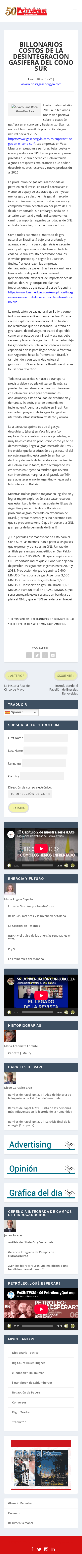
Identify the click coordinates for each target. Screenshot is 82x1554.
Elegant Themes (34, 1542)
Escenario (14, 1513)
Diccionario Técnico (25, 1353)
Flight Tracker (21, 1412)
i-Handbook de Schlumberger (32, 1383)
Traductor (19, 1422)
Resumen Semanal (20, 1523)
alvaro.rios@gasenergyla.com (41, 84)
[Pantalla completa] (73, 865)
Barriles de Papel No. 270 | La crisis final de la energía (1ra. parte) (39, 1123)
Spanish (16, 712)
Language (14, 763)
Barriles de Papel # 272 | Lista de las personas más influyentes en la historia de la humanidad (40, 1109)
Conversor (19, 1402)
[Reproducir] (9, 865)
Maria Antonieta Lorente (21, 1046)
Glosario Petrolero (20, 1503)
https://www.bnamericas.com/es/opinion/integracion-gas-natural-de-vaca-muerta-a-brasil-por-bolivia (40, 297)
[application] (41, 848)
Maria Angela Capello (18, 899)
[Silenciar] (66, 865)
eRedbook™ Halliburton (28, 1373)
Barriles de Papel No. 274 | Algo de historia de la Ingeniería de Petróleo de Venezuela (39, 1096)
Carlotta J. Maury (19, 1053)
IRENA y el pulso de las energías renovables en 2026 (39, 937)
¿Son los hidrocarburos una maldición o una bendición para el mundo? (38, 1267)
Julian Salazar (13, 1235)
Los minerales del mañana (26, 959)
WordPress (67, 1542)
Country (13, 776)
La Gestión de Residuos (24, 926)
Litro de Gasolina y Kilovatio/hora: (31, 906)
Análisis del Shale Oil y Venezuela (30, 1242)
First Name (15, 738)
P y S (11, 949)
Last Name (15, 751)
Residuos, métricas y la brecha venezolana (37, 916)
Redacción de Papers (26, 1392)
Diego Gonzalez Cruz (18, 1087)
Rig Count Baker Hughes (28, 1363)
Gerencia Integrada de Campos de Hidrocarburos (31, 1254)
